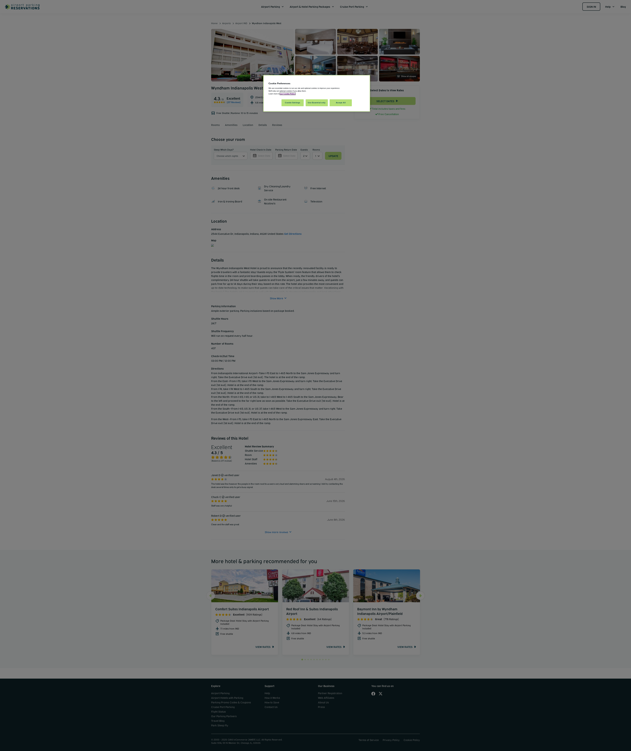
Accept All (341, 103)
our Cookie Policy (287, 94)
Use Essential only (316, 103)
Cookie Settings (292, 103)
